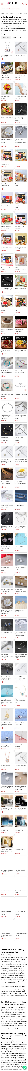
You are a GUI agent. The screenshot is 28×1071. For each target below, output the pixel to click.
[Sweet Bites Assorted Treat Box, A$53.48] (21, 866)
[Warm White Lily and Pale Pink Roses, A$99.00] (21, 72)
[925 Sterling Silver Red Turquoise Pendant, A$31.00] (21, 51)
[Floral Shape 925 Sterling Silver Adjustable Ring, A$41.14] (7, 782)
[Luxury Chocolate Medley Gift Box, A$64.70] (21, 284)
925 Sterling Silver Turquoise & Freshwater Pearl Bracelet (6, 376)
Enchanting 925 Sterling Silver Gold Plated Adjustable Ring (20, 791)
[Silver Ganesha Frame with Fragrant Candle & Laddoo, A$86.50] (7, 907)
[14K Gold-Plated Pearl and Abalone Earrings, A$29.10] (7, 586)
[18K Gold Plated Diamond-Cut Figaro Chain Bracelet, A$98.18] (7, 433)
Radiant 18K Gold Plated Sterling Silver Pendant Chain (6, 728)
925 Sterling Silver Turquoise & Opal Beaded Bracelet (7, 398)
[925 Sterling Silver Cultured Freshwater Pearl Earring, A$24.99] (7, 563)
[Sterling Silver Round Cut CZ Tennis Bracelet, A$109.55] (21, 500)
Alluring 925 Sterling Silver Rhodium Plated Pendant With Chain (21, 660)
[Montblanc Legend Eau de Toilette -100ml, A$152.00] (7, 804)
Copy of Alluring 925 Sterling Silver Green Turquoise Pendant (6, 465)
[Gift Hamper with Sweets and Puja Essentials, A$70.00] (7, 866)
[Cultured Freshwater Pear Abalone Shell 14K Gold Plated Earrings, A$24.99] (7, 606)
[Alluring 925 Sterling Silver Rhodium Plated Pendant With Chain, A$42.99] (21, 651)
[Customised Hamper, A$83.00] (21, 846)
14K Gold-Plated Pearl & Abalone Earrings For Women (6, 144)
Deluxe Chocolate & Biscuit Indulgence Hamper (5, 189)
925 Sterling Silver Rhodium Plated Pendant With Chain (20, 122)
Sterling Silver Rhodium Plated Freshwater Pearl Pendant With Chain (20, 637)
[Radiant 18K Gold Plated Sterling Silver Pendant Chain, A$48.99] (7, 719)
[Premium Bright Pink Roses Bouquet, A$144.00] (21, 326)
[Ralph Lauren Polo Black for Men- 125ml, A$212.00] (21, 804)
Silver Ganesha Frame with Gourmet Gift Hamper (20, 917)
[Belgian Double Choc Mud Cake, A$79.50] (7, 326)
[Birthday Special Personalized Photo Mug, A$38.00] (21, 264)
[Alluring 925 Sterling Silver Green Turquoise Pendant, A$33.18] (21, 456)
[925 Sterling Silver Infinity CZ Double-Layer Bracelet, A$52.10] (21, 389)
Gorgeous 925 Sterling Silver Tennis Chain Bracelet (6, 487)
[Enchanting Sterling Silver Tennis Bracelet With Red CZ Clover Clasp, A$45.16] (7, 500)
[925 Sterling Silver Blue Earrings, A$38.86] (7, 628)
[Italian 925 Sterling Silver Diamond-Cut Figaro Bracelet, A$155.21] (21, 411)
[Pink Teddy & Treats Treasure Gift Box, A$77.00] (21, 223)
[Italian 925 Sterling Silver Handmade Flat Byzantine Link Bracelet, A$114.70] (7, 411)
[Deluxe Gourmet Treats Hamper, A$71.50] (21, 202)
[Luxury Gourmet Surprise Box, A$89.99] (7, 887)
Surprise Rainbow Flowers (7, 121)
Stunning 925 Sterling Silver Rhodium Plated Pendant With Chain (6, 682)
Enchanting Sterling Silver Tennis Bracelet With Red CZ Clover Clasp (7, 509)
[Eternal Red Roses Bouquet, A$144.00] (7, 346)
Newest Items (17, 37)
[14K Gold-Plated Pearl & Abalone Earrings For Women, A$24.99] (7, 135)
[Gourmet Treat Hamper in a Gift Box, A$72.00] (21, 930)
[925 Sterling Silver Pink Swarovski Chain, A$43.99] (21, 719)
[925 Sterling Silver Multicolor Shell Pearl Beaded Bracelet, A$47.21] (21, 367)
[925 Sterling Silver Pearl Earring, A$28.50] (21, 563)
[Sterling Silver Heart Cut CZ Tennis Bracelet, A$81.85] (7, 522)
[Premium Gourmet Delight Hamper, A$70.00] (7, 159)
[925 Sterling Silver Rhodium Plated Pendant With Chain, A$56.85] (21, 113)
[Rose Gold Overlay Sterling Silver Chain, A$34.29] (7, 762)
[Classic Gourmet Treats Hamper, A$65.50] (7, 264)
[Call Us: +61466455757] (23, 3)
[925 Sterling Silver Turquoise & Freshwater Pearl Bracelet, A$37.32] (7, 367)
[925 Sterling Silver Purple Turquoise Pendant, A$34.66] (7, 51)
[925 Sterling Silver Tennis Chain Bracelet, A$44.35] (21, 93)
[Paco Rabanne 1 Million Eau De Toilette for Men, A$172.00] (7, 846)
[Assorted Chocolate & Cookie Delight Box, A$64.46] (7, 223)
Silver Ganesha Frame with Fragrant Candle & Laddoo (6, 917)
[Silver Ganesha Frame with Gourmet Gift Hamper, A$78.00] (21, 907)
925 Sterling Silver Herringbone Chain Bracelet (19, 442)
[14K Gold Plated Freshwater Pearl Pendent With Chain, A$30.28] (7, 651)
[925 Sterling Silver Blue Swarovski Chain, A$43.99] (7, 741)
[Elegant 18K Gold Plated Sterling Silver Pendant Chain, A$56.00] (21, 695)
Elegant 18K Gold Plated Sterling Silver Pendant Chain (20, 704)
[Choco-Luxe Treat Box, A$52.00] (7, 202)
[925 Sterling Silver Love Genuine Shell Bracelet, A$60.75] (7, 284)
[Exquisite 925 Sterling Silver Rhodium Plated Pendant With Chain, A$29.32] (21, 673)
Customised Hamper (19, 853)
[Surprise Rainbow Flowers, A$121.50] (7, 113)
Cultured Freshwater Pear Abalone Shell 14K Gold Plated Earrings (7, 615)
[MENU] (2, 4)
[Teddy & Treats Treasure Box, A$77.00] (7, 243)
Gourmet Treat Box (19, 166)
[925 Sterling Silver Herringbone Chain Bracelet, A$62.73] (21, 433)
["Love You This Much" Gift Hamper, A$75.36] (7, 305)
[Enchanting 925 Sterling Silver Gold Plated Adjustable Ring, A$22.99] (21, 782)
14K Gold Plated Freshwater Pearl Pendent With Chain (7, 660)
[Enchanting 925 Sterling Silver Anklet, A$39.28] (21, 543)
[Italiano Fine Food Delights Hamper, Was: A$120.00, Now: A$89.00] (7, 72)
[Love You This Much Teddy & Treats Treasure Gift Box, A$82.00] (7, 930)
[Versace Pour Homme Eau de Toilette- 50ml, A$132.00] (21, 825)
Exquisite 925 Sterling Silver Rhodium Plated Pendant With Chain (20, 682)
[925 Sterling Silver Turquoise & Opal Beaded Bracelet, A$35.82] (7, 389)
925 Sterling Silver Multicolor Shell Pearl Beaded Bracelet (19, 376)
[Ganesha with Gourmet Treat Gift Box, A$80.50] (21, 243)
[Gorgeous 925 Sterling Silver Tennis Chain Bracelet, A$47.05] (7, 478)
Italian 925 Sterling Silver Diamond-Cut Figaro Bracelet (20, 420)
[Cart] (26, 3)
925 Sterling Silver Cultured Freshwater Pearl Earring (7, 572)
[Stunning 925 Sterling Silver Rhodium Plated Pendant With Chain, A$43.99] (7, 673)
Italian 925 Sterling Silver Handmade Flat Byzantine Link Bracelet (7, 420)
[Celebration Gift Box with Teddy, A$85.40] (21, 305)
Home (2, 13)
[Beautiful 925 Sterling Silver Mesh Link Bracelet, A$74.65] (21, 478)
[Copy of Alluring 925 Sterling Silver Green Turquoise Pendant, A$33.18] (7, 456)
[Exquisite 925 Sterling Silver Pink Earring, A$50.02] (7, 543)
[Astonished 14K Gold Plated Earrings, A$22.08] (21, 606)
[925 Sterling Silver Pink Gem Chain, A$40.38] (21, 741)
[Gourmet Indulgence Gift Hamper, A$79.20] (21, 887)
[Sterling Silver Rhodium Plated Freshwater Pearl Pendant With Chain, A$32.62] (21, 628)
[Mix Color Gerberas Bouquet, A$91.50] (7, 93)
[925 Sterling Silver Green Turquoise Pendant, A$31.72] (21, 762)
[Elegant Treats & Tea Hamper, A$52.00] (21, 180)
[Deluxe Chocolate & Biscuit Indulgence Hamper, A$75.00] (7, 180)
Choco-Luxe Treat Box (6, 209)
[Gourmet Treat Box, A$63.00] (21, 159)
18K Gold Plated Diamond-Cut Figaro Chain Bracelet (6, 442)
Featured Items (6, 37)
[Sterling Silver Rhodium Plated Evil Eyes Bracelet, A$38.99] (21, 522)
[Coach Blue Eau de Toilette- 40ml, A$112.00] (7, 825)
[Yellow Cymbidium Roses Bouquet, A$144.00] (21, 346)
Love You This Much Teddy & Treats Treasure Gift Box (6, 939)
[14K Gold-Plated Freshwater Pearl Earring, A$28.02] (21, 586)
